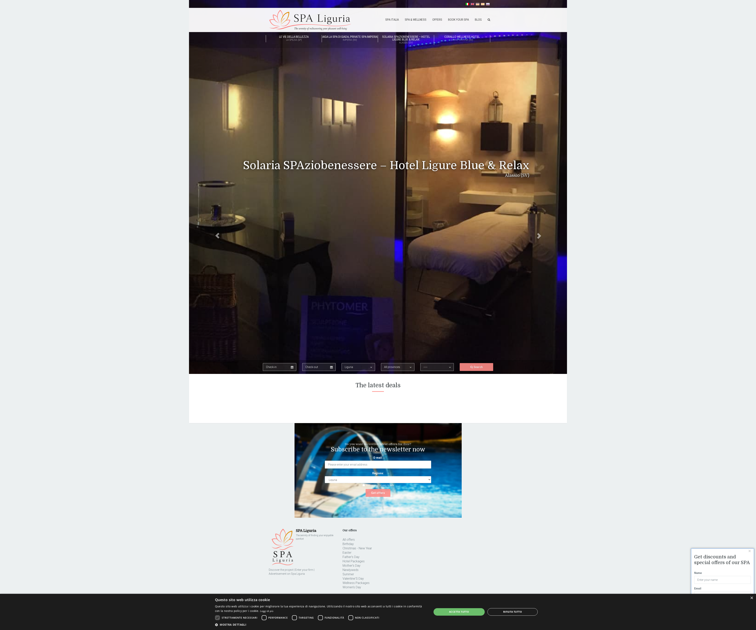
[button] (217, 187)
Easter (347, 552)
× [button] (751, 598)
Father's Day (351, 557)
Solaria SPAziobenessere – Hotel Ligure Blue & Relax (406, 39)
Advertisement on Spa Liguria (287, 573)
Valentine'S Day (353, 578)
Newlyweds (351, 570)
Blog (478, 19)
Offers (437, 19)
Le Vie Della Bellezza (294, 38)
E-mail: (378, 457)
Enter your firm (304, 569)
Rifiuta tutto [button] (512, 611)
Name (698, 573)
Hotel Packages (354, 561)
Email (697, 588)
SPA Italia (392, 19)
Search (478, 367)
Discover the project (281, 569)
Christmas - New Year (357, 548)
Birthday (348, 544)
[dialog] (378, 612)
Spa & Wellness (415, 19)
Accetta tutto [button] (459, 611)
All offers (349, 539)
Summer (348, 574)
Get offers (378, 492)
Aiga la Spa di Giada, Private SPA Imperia (350, 38)
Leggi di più (266, 611)
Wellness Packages (356, 583)
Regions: (378, 473)
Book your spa (458, 19)
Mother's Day (351, 565)
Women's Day (352, 587)
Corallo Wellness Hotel (462, 38)
